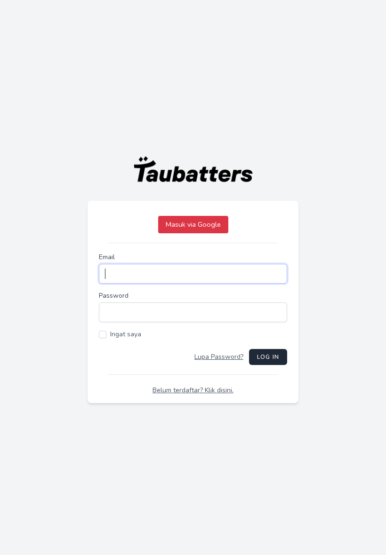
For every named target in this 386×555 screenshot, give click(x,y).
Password (114, 295)
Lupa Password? (218, 356)
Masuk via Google (193, 224)
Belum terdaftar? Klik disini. (193, 390)
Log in (268, 357)
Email (107, 257)
